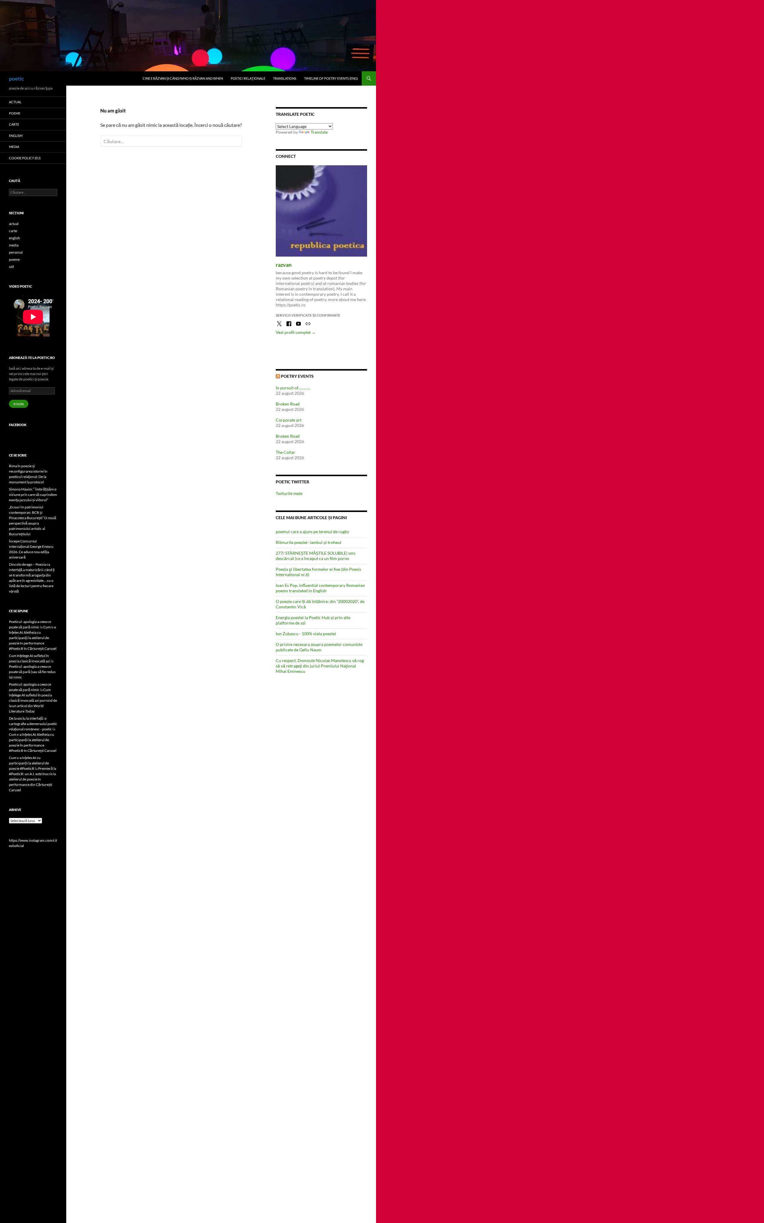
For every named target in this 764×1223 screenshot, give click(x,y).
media (14, 147)
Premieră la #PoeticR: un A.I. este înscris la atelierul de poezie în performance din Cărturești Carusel (32, 779)
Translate (319, 132)
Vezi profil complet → (296, 332)
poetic (16, 78)
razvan (284, 264)
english (15, 136)
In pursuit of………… (293, 387)
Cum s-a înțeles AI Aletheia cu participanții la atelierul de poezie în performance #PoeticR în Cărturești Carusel (32, 638)
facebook (18, 425)
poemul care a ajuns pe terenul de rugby (312, 531)
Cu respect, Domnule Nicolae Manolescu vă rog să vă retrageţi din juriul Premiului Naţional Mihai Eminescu (320, 666)
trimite (18, 404)
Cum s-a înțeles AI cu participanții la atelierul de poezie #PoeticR (29, 763)
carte (14, 124)
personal (16, 252)
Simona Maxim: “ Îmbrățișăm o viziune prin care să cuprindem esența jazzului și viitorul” (33, 494)
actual (15, 102)
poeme (14, 113)
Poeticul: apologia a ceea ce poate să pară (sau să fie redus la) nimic (32, 671)
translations (284, 78)
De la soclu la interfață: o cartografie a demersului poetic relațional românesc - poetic (33, 723)
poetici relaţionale (248, 78)
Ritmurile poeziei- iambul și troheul (308, 542)
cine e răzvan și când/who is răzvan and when (183, 78)
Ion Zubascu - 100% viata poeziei (306, 633)
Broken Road (288, 403)
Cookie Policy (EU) (25, 158)
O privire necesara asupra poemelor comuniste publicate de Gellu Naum (319, 647)
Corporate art (288, 419)
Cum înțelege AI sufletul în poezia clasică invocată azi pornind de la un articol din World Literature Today (33, 700)
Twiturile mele (289, 493)
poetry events (297, 376)
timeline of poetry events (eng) (331, 78)
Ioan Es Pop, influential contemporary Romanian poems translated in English (320, 588)
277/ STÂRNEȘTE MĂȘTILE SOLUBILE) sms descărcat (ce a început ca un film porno (315, 555)
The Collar (285, 452)
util (11, 266)
